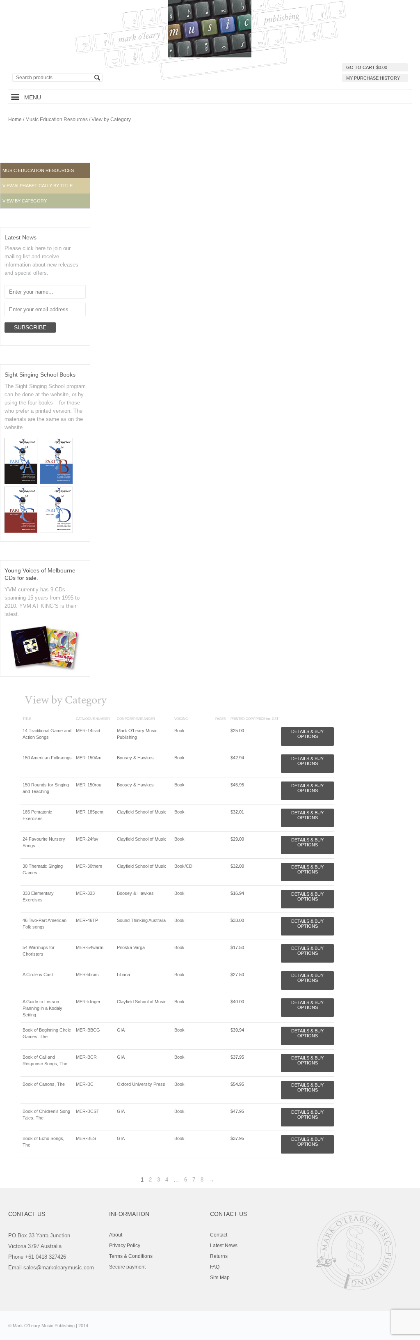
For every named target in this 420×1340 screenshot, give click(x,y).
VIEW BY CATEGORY (24, 200)
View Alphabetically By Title (37, 185)
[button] (15, 96)
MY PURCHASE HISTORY (373, 78)
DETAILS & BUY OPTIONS (307, 734)
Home (15, 119)
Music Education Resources (56, 119)
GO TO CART (366, 67)
